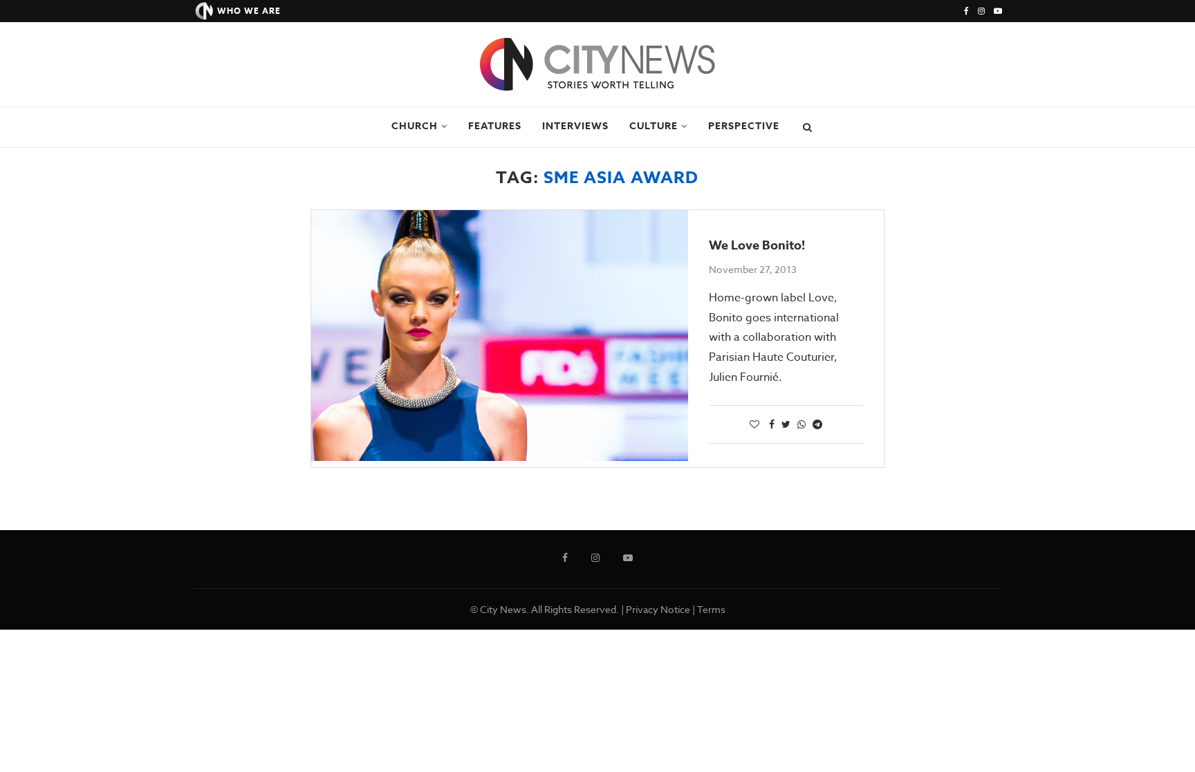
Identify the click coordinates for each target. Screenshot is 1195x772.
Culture (653, 126)
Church (414, 126)
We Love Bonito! (757, 245)
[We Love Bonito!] (499, 335)
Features (494, 126)
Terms (711, 609)
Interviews (575, 126)
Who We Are (249, 11)
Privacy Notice (658, 609)
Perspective (743, 126)
